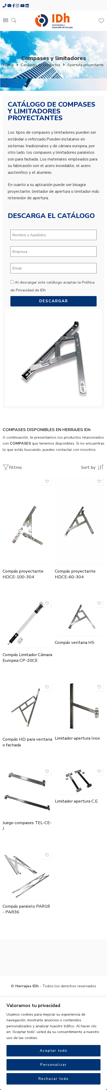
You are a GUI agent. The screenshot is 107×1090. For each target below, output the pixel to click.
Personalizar (53, 1064)
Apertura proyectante (85, 64)
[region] (53, 1043)
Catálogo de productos (40, 64)
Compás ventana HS (74, 642)
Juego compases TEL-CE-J (27, 825)
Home (8, 64)
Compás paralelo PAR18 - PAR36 (26, 909)
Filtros (15, 467)
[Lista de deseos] (47, 481)
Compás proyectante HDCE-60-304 (75, 574)
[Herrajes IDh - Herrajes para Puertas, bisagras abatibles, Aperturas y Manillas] (53, 21)
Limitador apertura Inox (77, 738)
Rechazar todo (53, 1078)
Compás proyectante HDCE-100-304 (23, 574)
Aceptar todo (54, 1050)
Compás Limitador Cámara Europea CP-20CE (27, 657)
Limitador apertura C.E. (76, 801)
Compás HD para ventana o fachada (27, 742)
